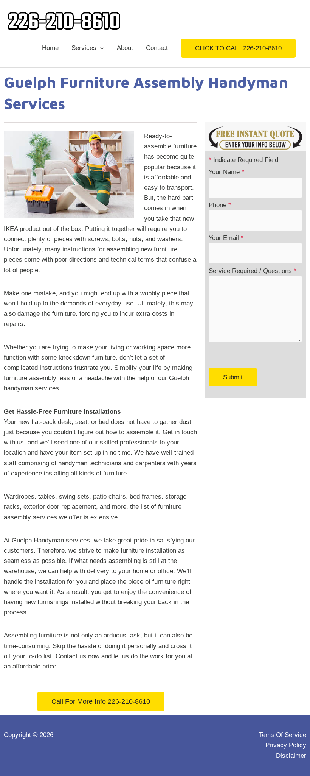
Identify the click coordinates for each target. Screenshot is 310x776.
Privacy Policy (285, 745)
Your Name (226, 172)
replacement (78, 506)
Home (50, 47)
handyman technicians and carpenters (112, 463)
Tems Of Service (282, 735)
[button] (238, 48)
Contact (157, 47)
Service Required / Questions (252, 270)
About (125, 47)
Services (83, 47)
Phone (220, 205)
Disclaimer (291, 755)
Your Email (226, 238)
